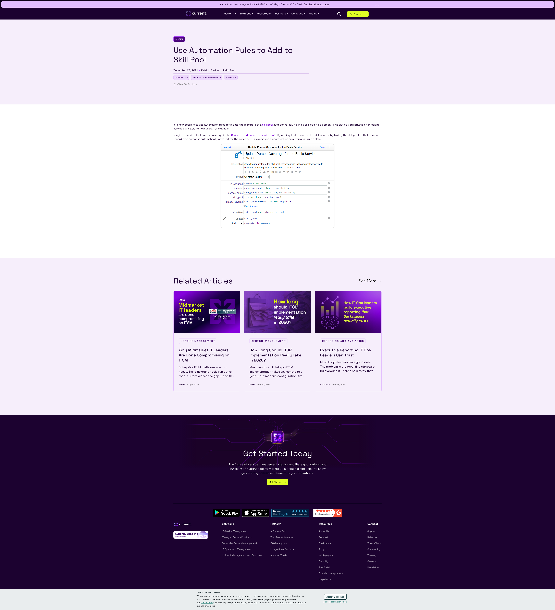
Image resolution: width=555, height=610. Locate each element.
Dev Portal (324, 567)
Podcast (323, 537)
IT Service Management (235, 531)
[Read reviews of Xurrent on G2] (327, 512)
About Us (324, 531)
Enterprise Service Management (239, 543)
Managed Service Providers (236, 537)
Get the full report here (316, 4)
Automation (181, 77)
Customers (325, 543)
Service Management (198, 341)
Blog (321, 549)
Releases (372, 537)
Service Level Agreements (207, 77)
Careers (371, 561)
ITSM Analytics (278, 543)
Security (323, 561)
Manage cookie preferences (335, 601)
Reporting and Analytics (343, 341)
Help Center (325, 579)
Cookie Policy (207, 602)
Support (372, 531)
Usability (231, 77)
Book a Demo (374, 543)
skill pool (267, 124)
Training (371, 555)
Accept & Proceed (335, 596)
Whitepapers (326, 555)
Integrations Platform (282, 549)
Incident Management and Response (242, 555)
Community (373, 549)
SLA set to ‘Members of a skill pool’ (253, 135)
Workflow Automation (282, 537)
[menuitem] (229, 14)
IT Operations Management (237, 549)
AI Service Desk (278, 531)
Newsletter (373, 567)
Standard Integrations (331, 573)
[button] (281, 14)
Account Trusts (278, 555)
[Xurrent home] (196, 14)
